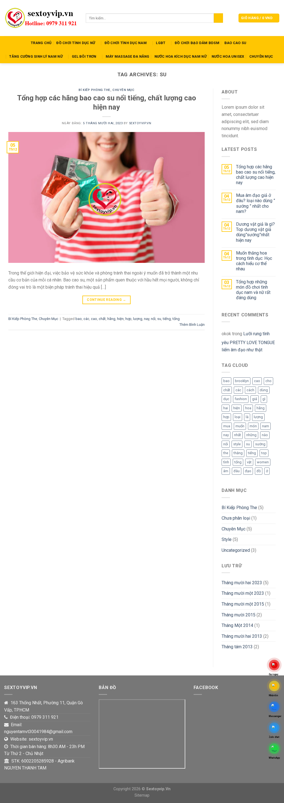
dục (226, 399)
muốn (239, 426)
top (264, 453)
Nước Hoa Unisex (228, 56)
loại (237, 417)
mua (226, 426)
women (263, 462)
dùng (264, 390)
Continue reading (106, 300)
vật (249, 462)
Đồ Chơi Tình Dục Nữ (75, 43)
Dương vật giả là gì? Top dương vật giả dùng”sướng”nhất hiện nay (255, 232)
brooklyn (242, 381)
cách (250, 390)
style (237, 444)
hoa (248, 408)
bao (78, 319)
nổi (153, 319)
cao (94, 319)
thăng (238, 453)
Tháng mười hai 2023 (242, 582)
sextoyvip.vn (140, 123)
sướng (260, 444)
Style (227, 539)
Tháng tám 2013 (237, 646)
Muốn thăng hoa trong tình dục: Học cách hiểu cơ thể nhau (254, 261)
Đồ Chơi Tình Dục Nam (126, 43)
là (247, 417)
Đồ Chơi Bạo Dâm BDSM (197, 43)
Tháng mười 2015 (238, 615)
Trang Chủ (41, 43)
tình (226, 462)
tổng (176, 319)
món (253, 426)
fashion (241, 399)
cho (268, 381)
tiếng (167, 319)
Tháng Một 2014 (237, 625)
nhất (237, 435)
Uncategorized (236, 550)
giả (254, 399)
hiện (120, 319)
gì (263, 399)
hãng (111, 319)
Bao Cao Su (235, 43)
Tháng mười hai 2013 (242, 636)
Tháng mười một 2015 (243, 604)
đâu (237, 471)
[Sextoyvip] (40, 18)
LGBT (160, 43)
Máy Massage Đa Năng (127, 56)
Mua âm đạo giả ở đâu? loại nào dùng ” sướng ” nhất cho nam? (255, 203)
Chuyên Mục (261, 56)
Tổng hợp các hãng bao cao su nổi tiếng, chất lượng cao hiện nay (255, 174)
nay (146, 319)
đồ (259, 471)
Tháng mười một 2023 (243, 593)
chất (102, 319)
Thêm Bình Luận (192, 324)
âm (225, 471)
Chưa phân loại (236, 518)
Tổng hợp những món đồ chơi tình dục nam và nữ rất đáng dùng (253, 290)
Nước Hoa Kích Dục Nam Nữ (180, 56)
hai (225, 408)
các (86, 319)
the (225, 453)
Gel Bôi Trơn (84, 56)
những (251, 435)
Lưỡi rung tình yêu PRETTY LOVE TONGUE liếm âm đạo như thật (248, 341)
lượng (137, 319)
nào (265, 435)
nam (265, 426)
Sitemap (142, 795)
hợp (128, 319)
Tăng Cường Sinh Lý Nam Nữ (35, 56)
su (159, 319)
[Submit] (218, 18)
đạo (248, 471)
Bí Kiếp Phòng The (94, 90)
